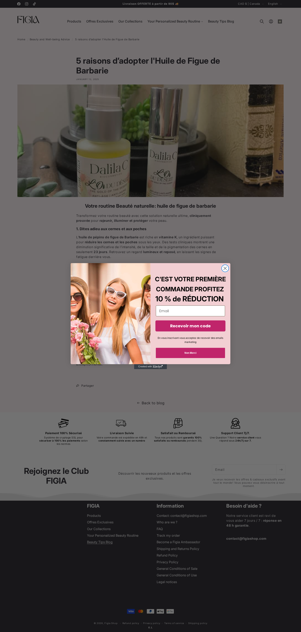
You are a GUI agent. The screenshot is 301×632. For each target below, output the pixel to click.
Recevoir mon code (190, 326)
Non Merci (190, 352)
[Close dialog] (225, 268)
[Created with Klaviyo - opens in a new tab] (150, 366)
